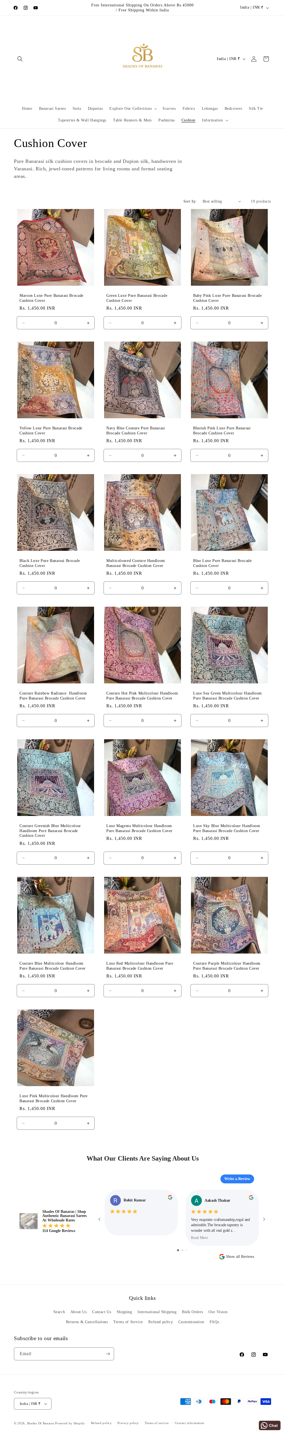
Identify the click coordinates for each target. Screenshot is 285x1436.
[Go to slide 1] (178, 1250)
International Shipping (156, 1312)
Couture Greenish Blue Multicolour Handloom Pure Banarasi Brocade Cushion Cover (50, 831)
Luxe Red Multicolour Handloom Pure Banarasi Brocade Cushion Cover (139, 965)
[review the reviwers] (170, 1198)
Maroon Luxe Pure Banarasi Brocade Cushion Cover (51, 298)
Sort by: (190, 201)
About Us (78, 1312)
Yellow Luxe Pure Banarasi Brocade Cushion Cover (50, 430)
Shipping (124, 1312)
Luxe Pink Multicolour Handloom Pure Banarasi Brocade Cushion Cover (53, 1098)
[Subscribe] (108, 1353)
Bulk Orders (192, 1312)
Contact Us (101, 1312)
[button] (20, 59)
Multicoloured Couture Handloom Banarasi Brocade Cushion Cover (135, 563)
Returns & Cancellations (87, 1322)
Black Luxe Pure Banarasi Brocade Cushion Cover (49, 563)
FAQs (214, 1322)
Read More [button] (199, 1238)
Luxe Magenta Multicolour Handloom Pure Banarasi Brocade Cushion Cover (139, 828)
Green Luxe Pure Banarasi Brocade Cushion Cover (136, 298)
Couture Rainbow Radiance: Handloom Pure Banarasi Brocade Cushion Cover (53, 695)
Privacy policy (128, 1423)
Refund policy (160, 1322)
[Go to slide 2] (182, 1250)
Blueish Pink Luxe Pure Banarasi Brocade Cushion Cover (222, 430)
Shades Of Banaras (40, 1423)
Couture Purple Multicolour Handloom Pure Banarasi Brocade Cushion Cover (227, 965)
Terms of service (157, 1423)
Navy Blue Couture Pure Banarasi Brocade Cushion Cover (135, 430)
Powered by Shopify (70, 1423)
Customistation (191, 1322)
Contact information (189, 1423)
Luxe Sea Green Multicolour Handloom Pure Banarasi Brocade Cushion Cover (227, 695)
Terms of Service (128, 1322)
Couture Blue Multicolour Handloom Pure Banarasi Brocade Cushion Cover (52, 965)
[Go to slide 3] (186, 1250)
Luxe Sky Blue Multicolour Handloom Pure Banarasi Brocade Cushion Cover (226, 828)
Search (59, 1312)
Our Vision (217, 1312)
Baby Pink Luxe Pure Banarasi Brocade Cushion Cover (227, 298)
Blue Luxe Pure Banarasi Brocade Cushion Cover (222, 563)
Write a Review (237, 1179)
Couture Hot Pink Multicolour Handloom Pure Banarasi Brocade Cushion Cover (142, 695)
